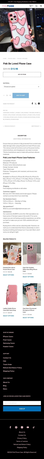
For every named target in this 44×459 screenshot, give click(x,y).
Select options (8, 275)
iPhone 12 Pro (7, 115)
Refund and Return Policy (12, 368)
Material (6, 83)
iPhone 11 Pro (20, 112)
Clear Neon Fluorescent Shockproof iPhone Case (29, 310)
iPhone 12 (37, 112)
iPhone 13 (24, 115)
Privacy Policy (22, 438)
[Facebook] (33, 104)
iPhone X (20, 117)
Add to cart (20, 95)
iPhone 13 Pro (32, 115)
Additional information (22, 139)
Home (4, 58)
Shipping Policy (8, 371)
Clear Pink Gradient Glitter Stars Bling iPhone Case (30, 269)
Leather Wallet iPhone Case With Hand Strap (9, 309)
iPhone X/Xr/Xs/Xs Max (29, 117)
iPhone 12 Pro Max (16, 115)
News (5, 389)
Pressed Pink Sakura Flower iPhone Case (9, 268)
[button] (31, 6)
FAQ (4, 361)
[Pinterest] (39, 104)
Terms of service (22, 441)
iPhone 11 (12, 112)
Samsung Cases (9, 343)
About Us (6, 382)
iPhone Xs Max (15, 119)
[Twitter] (36, 104)
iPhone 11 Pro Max (29, 112)
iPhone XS (7, 119)
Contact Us (7, 358)
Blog (4, 386)
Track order (7, 364)
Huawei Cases (8, 346)
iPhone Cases (11, 58)
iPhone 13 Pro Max (22, 58)
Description (22, 135)
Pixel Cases (7, 340)
